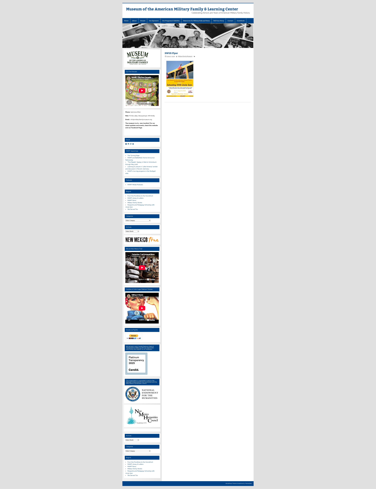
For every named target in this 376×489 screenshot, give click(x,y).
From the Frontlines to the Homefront (140, 196)
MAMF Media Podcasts (135, 185)
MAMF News (131, 200)
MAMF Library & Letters (135, 198)
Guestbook (240, 21)
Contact (230, 21)
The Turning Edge (133, 155)
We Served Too (132, 209)
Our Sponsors (154, 21)
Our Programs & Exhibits (171, 21)
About (134, 21)
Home (126, 21)
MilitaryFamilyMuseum (185, 56)
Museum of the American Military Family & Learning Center (182, 8)
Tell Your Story (218, 21)
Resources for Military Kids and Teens (196, 21)
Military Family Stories (134, 203)
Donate (142, 21)
